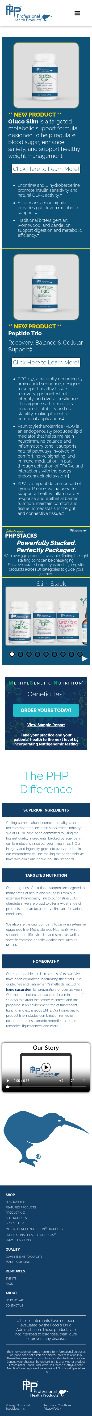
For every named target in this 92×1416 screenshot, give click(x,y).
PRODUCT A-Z (15, 1212)
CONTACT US (14, 1305)
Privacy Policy (52, 1408)
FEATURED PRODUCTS (21, 1207)
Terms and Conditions (57, 1405)
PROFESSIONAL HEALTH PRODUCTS (31, 1235)
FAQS (9, 1283)
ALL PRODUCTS (16, 1218)
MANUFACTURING (18, 1262)
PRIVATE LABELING (18, 1240)
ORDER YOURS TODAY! (46, 710)
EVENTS (11, 1278)
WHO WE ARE (15, 1300)
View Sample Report (46, 725)
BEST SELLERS (15, 1223)
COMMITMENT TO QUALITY (24, 1256)
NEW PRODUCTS (17, 1202)
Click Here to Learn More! (46, 168)
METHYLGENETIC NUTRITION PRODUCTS (34, 1229)
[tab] (12, 654)
